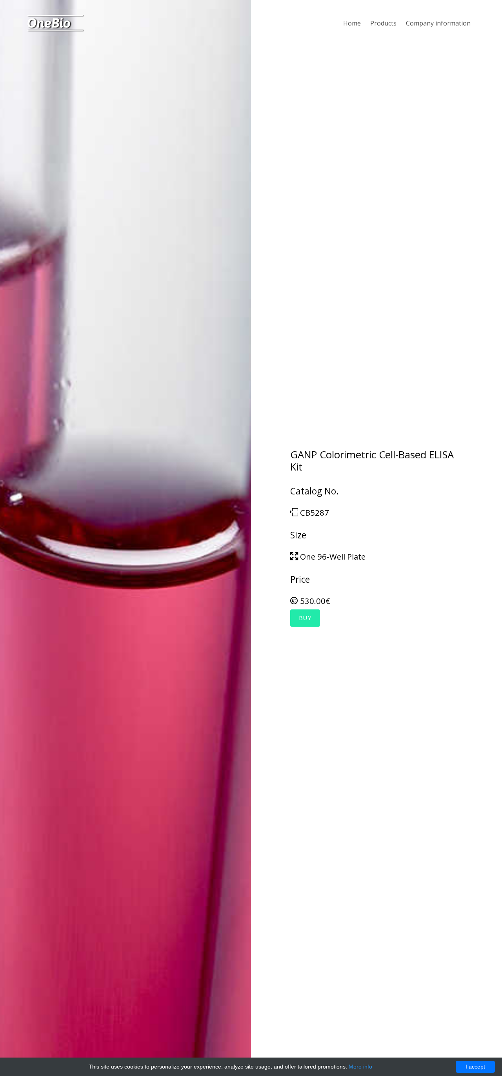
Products (383, 23)
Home (352, 23)
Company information (438, 23)
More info (360, 1066)
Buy (305, 618)
